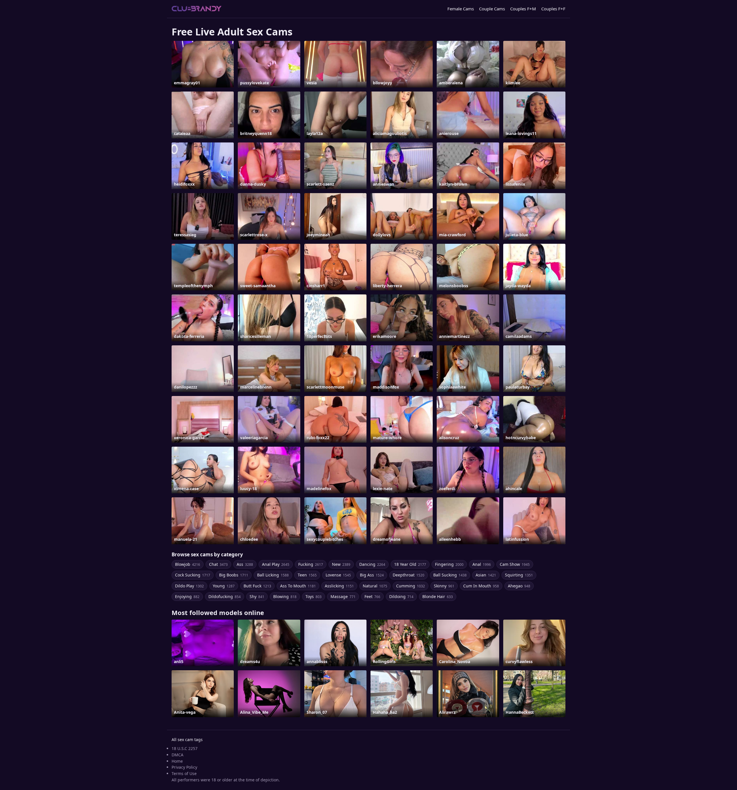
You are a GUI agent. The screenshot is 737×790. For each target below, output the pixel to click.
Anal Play (275, 564)
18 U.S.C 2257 (184, 748)
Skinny (444, 586)
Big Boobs (233, 575)
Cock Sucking (192, 575)
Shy (257, 596)
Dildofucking (224, 596)
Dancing (372, 564)
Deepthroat (408, 575)
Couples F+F (553, 9)
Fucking (310, 564)
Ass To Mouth (298, 586)
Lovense (338, 575)
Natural (375, 586)
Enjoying (187, 596)
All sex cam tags (187, 739)
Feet (372, 596)
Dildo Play (189, 586)
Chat (218, 564)
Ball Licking (273, 575)
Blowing (285, 596)
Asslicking (339, 586)
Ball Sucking (450, 575)
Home (177, 761)
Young (224, 586)
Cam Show (515, 564)
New (341, 564)
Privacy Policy (184, 767)
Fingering (449, 564)
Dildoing (401, 596)
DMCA (177, 754)
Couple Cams (492, 9)
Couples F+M (523, 9)
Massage (343, 596)
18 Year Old (410, 564)
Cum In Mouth (481, 586)
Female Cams (460, 9)
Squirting (519, 575)
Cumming (410, 586)
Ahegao (519, 586)
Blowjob (187, 564)
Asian (486, 575)
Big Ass (372, 575)
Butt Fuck (257, 586)
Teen (307, 575)
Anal (481, 564)
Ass (245, 564)
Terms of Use (184, 773)
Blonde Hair (437, 596)
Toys (313, 596)
